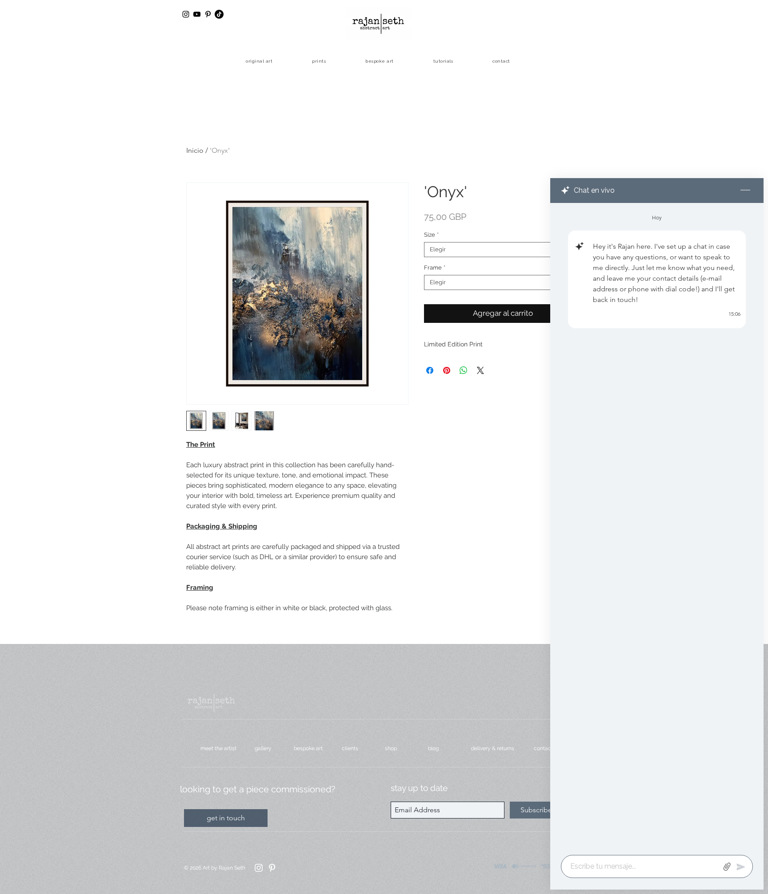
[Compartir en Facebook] (429, 370)
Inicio (195, 150)
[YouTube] (196, 14)
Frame (434, 267)
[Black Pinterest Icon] (208, 14)
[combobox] (503, 249)
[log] (657, 526)
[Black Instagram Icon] (185, 14)
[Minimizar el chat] (745, 190)
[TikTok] (219, 14)
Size (431, 234)
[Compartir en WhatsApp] (463, 370)
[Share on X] (480, 370)
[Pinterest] (272, 867)
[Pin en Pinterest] (446, 370)
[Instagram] (258, 867)
